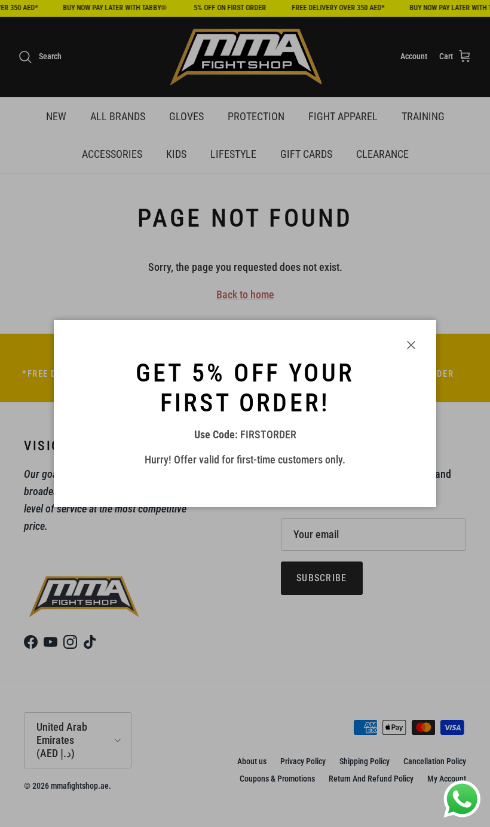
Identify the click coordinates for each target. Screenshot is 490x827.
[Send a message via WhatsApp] (462, 799)
